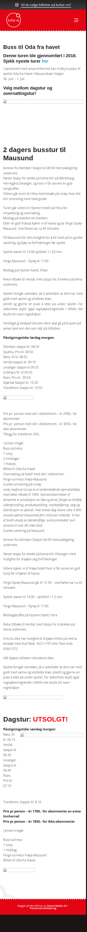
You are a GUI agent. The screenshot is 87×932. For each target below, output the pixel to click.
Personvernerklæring (43, 908)
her (46, 61)
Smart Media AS (57, 906)
